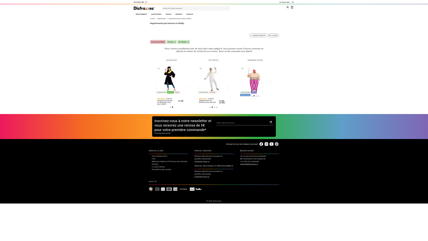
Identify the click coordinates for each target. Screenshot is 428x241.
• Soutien (154, 164)
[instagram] (266, 144)
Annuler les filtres (158, 42)
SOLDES (168, 14)
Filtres (274, 35)
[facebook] (261, 144)
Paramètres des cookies (161, 169)
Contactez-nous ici (202, 161)
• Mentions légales (158, 161)
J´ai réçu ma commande (249, 161)
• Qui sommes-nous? (159, 156)
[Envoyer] (270, 122)
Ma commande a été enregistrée (252, 159)
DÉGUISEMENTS (141, 14)
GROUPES (178, 14)
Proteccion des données (177, 161)
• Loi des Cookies (158, 167)
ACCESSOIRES (156, 14)
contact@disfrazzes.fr (249, 164)
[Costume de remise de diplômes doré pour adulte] (158, 68)
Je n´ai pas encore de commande (253, 156)
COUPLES (189, 14)
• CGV (153, 159)
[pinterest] (276, 144)
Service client (285, 2)
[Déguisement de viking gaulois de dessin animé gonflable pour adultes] (242, 68)
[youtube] (271, 144)
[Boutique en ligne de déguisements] (144, 8)
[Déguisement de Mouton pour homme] (200, 68)
